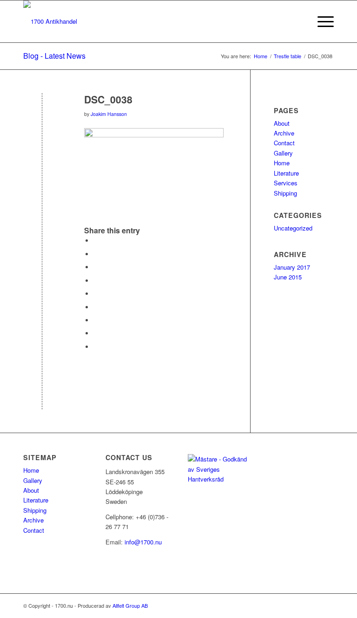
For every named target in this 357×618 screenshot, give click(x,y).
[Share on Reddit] (95, 333)
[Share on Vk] (95, 320)
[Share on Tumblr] (95, 307)
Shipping (285, 193)
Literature (286, 173)
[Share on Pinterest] (95, 280)
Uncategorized (293, 228)
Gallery (283, 153)
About (282, 123)
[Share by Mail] (95, 346)
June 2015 (288, 276)
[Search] (299, 21)
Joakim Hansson (109, 113)
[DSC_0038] (42, 115)
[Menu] (321, 21)
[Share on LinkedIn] (95, 293)
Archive (284, 133)
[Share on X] (95, 254)
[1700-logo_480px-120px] (50, 21)
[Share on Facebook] (95, 240)
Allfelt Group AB (130, 605)
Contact (284, 142)
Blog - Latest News (54, 55)
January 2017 (292, 267)
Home (282, 162)
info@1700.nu (143, 541)
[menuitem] (299, 21)
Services (286, 182)
